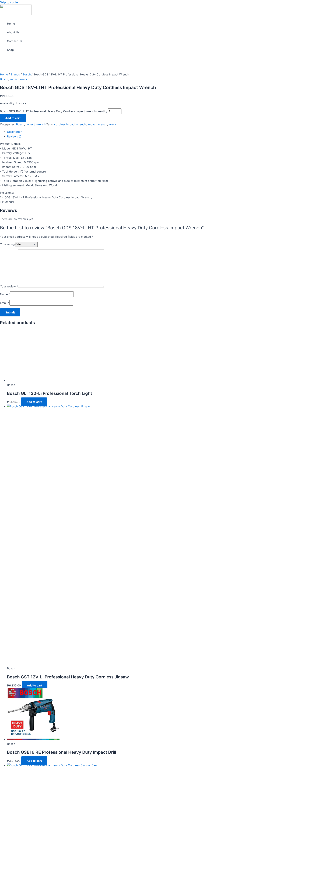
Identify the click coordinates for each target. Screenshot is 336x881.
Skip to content (10, 2)
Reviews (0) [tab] (15, 136)
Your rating (7, 244)
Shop (10, 50)
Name (5, 294)
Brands (15, 74)
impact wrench (97, 124)
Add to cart (12, 118)
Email (4, 303)
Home (11, 23)
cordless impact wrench (70, 124)
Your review (9, 286)
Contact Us (14, 41)
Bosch (27, 74)
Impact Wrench (19, 79)
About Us (13, 32)
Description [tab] (14, 131)
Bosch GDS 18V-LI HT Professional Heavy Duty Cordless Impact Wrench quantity (53, 111)
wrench (113, 124)
